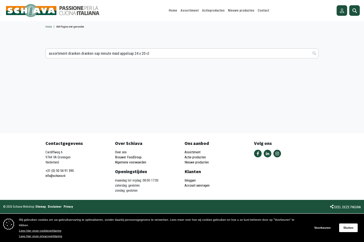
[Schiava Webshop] (52, 10)
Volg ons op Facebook (258, 153)
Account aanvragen (197, 185)
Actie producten (195, 157)
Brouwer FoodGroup (128, 157)
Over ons (121, 152)
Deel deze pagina (347, 207)
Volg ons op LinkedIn (267, 153)
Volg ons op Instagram (277, 153)
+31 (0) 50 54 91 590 (60, 171)
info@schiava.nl (55, 176)
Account (342, 10)
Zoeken (354, 10)
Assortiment (193, 152)
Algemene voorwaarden (130, 162)
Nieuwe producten (197, 162)
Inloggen (190, 180)
